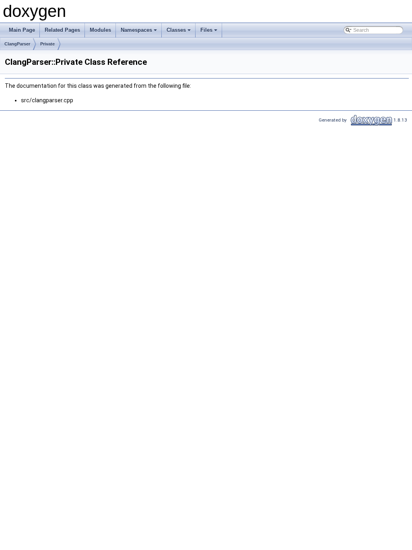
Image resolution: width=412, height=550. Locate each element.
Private (47, 43)
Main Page (22, 30)
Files (209, 32)
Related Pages (62, 30)
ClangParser (17, 43)
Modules (100, 30)
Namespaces (139, 32)
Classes (179, 32)
